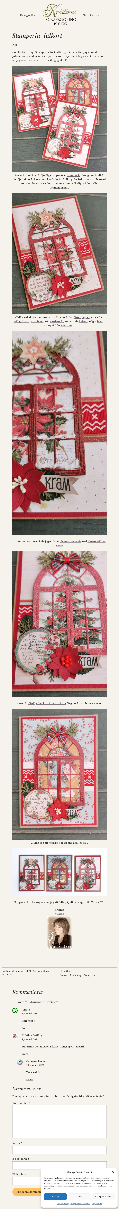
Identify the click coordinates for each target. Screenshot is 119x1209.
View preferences (103, 1196)
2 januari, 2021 (30, 1013)
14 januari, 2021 (35, 1065)
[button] (113, 1172)
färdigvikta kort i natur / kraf (47, 703)
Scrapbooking (41, 971)
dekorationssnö (70, 541)
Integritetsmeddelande (80, 1204)
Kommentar (21, 1103)
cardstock (56, 321)
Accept (55, 1196)
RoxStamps (76, 975)
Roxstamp (67, 325)
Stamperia (73, 175)
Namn (17, 1143)
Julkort (64, 975)
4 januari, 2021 (30, 1039)
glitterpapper (81, 317)
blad (100, 321)
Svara (25, 1028)
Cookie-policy (63, 1204)
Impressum (97, 1204)
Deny (79, 1196)
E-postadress (21, 1158)
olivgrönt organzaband (29, 321)
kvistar (83, 321)
